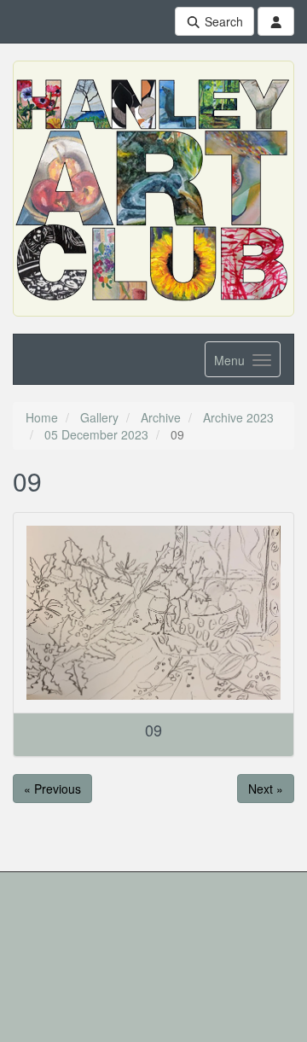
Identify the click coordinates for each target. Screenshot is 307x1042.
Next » (265, 788)
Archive (161, 417)
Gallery (99, 417)
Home (42, 417)
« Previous (52, 788)
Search (222, 21)
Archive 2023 (238, 417)
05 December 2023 (96, 434)
